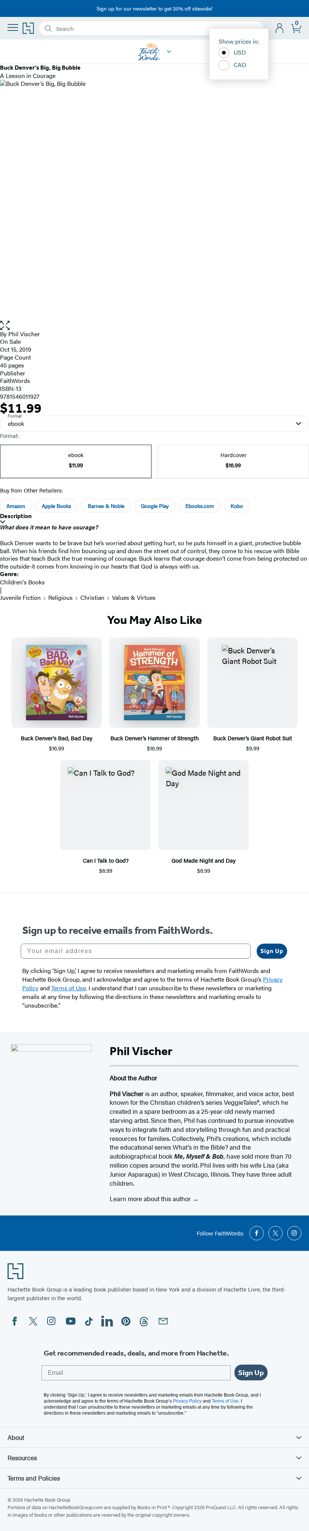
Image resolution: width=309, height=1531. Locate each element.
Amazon (15, 505)
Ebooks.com (199, 505)
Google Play (155, 505)
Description (16, 516)
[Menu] (13, 27)
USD (240, 52)
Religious (60, 597)
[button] (154, 325)
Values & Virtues (134, 597)
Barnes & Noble (106, 505)
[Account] (279, 28)
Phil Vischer (24, 333)
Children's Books (22, 582)
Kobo (237, 505)
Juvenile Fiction (20, 597)
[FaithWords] (169, 51)
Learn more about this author (151, 1198)
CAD (240, 64)
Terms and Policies (34, 1477)
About (16, 1437)
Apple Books (56, 505)
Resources (22, 1457)
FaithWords (15, 380)
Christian (92, 597)
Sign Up (271, 951)
